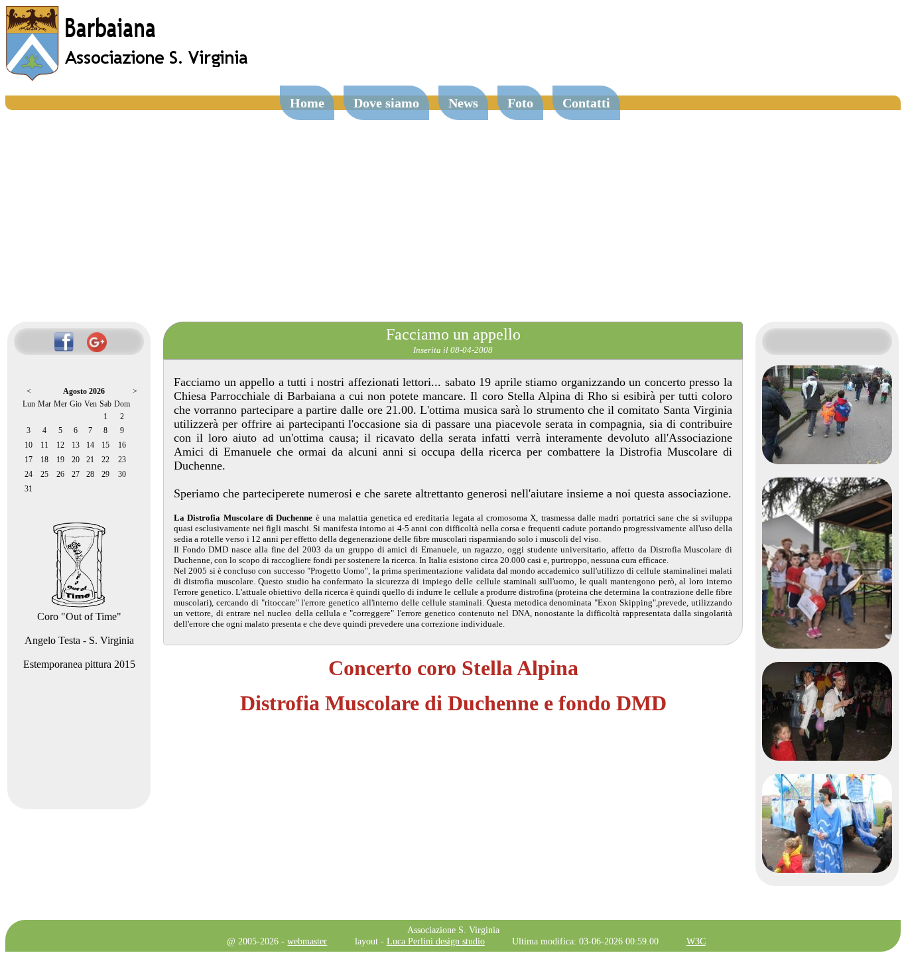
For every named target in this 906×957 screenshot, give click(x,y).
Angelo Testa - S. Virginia (79, 640)
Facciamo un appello (453, 334)
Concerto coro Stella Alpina (453, 668)
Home (307, 103)
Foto (520, 103)
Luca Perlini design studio (436, 941)
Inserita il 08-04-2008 (453, 350)
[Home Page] (128, 78)
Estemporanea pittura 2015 (79, 664)
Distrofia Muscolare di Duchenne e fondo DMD (453, 703)
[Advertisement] (453, 209)
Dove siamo (386, 103)
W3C (696, 941)
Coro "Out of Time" (79, 616)
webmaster (307, 941)
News (463, 103)
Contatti (586, 103)
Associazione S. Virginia (453, 930)
